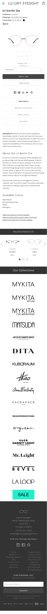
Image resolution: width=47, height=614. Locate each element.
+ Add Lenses (23, 83)
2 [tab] (23, 259)
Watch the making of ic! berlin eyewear (18, 220)
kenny (12, 252)
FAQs (14, 560)
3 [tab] (27, 259)
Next (44, 244)
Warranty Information (23, 108)
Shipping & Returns (13, 557)
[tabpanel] (12, 245)
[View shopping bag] (43, 3)
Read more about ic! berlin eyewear (16, 215)
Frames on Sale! (34, 555)
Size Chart (23, 121)
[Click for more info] (23, 20)
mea (34, 252)
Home (13, 552)
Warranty (13, 565)
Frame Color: (23, 63)
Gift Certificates (34, 567)
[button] (23, 284)
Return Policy (23, 115)
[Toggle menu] (3, 3)
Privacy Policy (13, 562)
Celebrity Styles (34, 552)
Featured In (34, 562)
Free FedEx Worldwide (18, 17)
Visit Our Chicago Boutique (23, 539)
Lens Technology (34, 557)
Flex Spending (34, 565)
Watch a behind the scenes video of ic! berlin (20, 217)
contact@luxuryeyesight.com (23, 534)
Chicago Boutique (34, 570)
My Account (13, 567)
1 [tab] (20, 259)
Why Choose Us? (34, 560)
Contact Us (13, 555)
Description (23, 101)
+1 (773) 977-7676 (23, 530)
